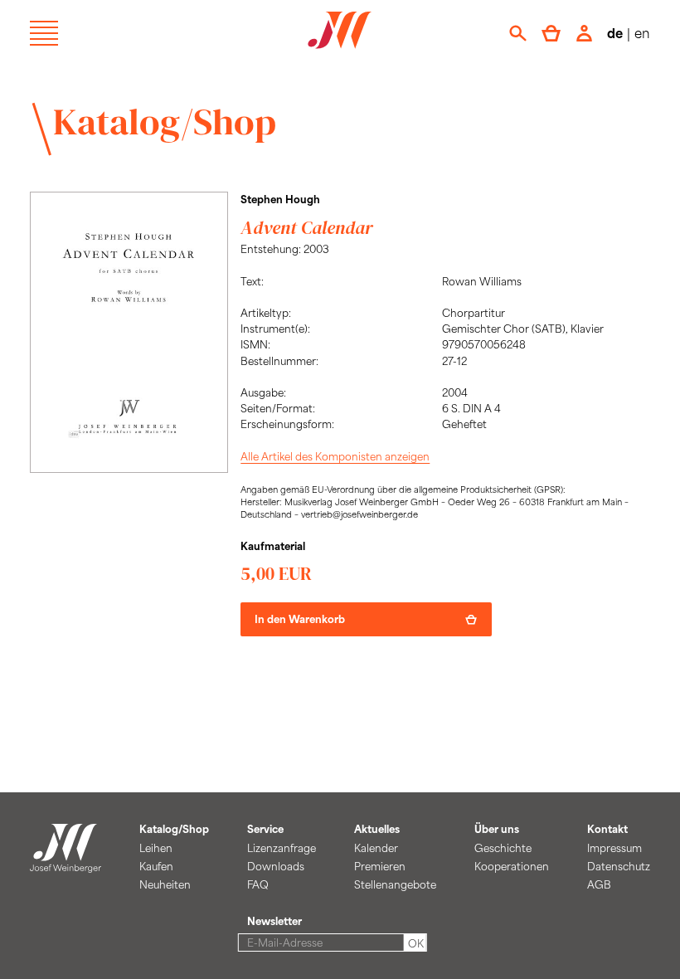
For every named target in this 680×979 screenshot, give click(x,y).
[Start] (65, 863)
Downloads (275, 866)
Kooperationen (511, 866)
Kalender (376, 848)
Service (265, 828)
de (615, 32)
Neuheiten (165, 884)
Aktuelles (377, 828)
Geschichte (503, 848)
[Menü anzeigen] (44, 33)
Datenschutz (618, 866)
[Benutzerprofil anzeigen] (584, 33)
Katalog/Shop (164, 121)
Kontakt (607, 828)
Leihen (155, 848)
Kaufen (156, 866)
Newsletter (274, 921)
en (642, 32)
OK (416, 943)
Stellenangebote (395, 884)
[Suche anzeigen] (518, 33)
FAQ (258, 884)
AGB (599, 884)
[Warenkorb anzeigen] (551, 33)
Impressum (614, 848)
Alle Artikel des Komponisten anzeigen (335, 456)
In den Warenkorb (300, 619)
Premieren (380, 866)
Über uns (496, 828)
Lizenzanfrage (281, 848)
